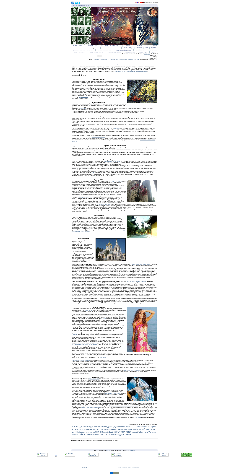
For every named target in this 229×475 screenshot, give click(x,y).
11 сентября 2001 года (103, 204)
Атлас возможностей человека (110, 45)
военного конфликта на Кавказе (90, 407)
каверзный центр (120, 71)
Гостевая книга (130, 52)
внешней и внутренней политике (141, 264)
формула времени (141, 71)
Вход (153, 52)
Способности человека (81, 48)
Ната (135, 59)
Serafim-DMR (123, 59)
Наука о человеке (79, 52)
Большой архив (108, 48)
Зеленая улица (152, 50)
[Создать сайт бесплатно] (114, 473)
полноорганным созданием (132, 370)
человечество (88, 310)
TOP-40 (108, 450)
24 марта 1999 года (116, 181)
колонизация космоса (98, 137)
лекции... (140, 46)
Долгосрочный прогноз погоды (83, 50)
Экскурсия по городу (96, 52)
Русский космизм (94, 378)
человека (117, 128)
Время (155, 45)
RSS (157, 59)
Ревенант (112, 59)
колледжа (147, 54)
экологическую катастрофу (111, 161)
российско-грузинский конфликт (136, 281)
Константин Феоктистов (112, 393)
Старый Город (139, 50)
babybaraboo (97, 59)
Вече (80, 46)
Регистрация (143, 52)
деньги (135, 429)
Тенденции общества (104, 50)
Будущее (153, 48)
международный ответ (86, 197)
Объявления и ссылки (114, 52)
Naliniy (103, 59)
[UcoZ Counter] (56, 456)
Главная (75, 46)
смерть (75, 334)
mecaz (107, 59)
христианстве (83, 97)
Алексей (130, 59)
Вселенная (83, 108)
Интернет (139, 48)
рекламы (132, 450)
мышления (103, 357)
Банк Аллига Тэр (92, 45)
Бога (93, 172)
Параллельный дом (122, 50)
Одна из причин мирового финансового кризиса (123, 406)
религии (96, 94)
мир (130, 50)
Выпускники (128, 45)
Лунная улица (128, 48)
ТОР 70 (146, 48)
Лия (138, 59)
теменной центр (130, 71)
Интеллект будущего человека (81, 360)
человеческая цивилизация (80, 167)
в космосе (138, 417)
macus (118, 59)
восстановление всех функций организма (84, 344)
